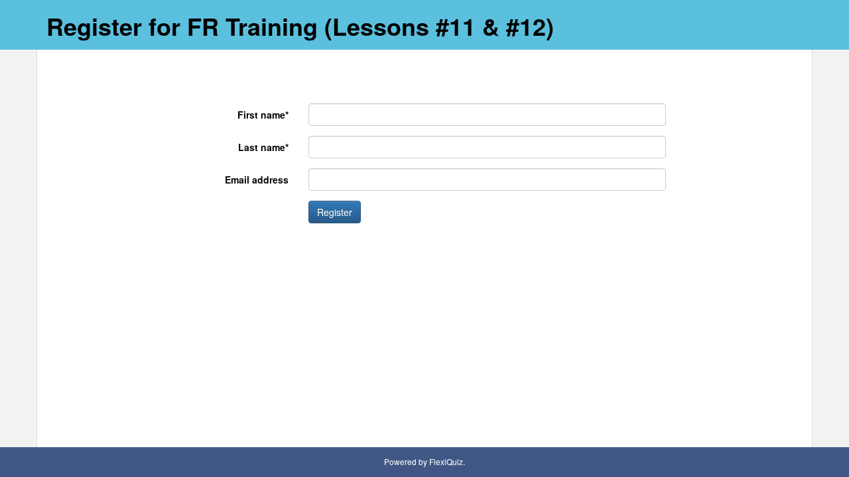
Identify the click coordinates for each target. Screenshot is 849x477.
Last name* (263, 147)
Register (334, 212)
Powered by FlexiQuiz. (424, 461)
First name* (263, 114)
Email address (257, 179)
